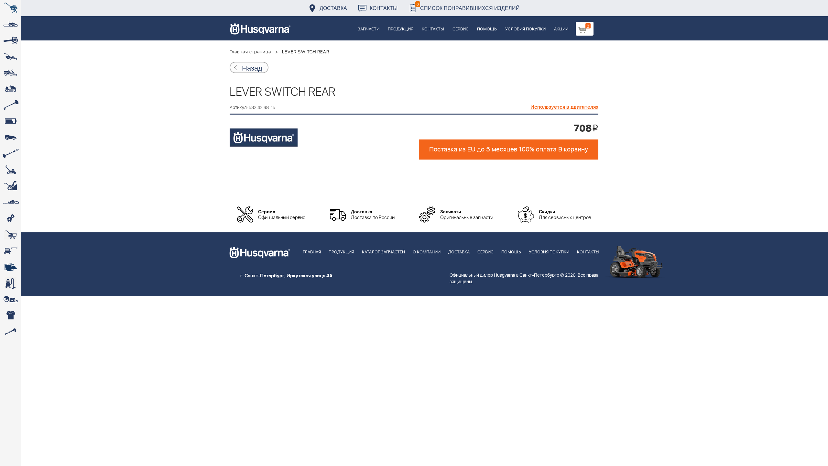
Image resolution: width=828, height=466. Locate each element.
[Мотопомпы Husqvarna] (10, 267)
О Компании (427, 252)
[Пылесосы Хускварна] (10, 283)
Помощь (487, 29)
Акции (561, 29)
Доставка (333, 8)
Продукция (400, 29)
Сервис (460, 29)
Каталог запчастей (383, 252)
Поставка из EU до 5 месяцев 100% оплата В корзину (508, 149)
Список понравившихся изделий (468, 6)
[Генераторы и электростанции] (10, 235)
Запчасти (368, 29)
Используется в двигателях (564, 107)
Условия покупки (525, 29)
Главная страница (250, 52)
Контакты (384, 8)
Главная (312, 252)
